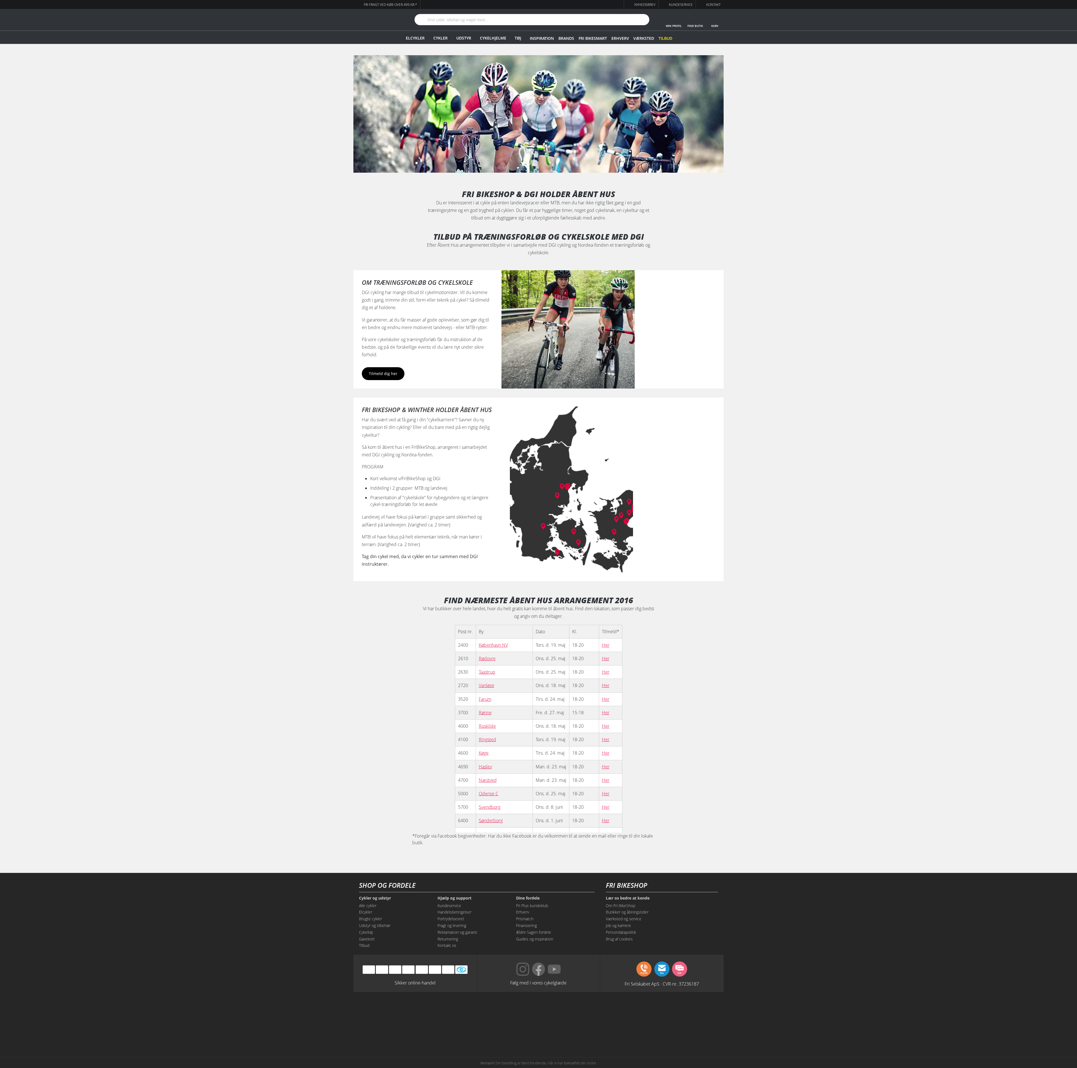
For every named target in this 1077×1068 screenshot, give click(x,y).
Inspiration (542, 38)
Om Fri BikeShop (620, 905)
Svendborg (489, 807)
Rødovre (487, 658)
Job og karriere (618, 925)
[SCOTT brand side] (564, 1011)
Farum (485, 699)
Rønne (485, 712)
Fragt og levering (452, 925)
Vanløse (486, 685)
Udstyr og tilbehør (374, 925)
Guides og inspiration (534, 939)
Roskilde (487, 726)
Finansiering (526, 925)
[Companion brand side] (410, 1032)
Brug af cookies (619, 939)
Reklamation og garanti (457, 932)
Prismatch (524, 918)
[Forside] (377, 19)
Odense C (488, 793)
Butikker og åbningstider (627, 912)
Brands (566, 38)
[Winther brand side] (513, 1011)
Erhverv (620, 38)
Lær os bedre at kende (628, 898)
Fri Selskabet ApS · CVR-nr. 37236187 (662, 983)
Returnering (448, 939)
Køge (484, 753)
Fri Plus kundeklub (532, 905)
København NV (493, 645)
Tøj (518, 38)
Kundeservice (449, 905)
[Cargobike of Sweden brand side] (513, 1032)
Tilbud (665, 38)
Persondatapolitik (621, 932)
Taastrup (487, 672)
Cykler (440, 38)
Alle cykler (367, 905)
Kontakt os (447, 945)
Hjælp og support (454, 898)
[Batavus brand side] (410, 1011)
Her (605, 645)
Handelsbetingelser (454, 912)
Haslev (485, 767)
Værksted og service (623, 918)
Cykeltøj (366, 932)
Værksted (643, 38)
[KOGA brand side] (616, 1011)
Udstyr (463, 38)
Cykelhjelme (493, 38)
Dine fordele (528, 898)
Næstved (488, 780)
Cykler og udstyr (375, 898)
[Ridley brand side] (461, 1032)
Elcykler (415, 38)
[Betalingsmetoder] (408, 969)
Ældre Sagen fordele (533, 932)
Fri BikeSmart (593, 38)
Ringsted (487, 739)
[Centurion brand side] (667, 1011)
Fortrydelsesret (451, 918)
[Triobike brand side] (564, 1032)
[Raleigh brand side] (616, 1032)
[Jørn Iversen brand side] (667, 1032)
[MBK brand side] (461, 1011)
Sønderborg (491, 820)
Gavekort (367, 939)
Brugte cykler (370, 918)
